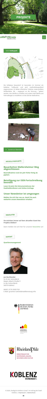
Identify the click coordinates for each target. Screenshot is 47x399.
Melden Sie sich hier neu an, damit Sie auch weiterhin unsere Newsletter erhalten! (20, 198)
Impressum (22, 393)
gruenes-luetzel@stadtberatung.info (22, 291)
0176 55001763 (14, 289)
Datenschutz (31, 393)
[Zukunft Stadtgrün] (8, 37)
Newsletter (37, 227)
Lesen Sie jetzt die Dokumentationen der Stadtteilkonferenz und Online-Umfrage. (19, 187)
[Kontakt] (23, 396)
